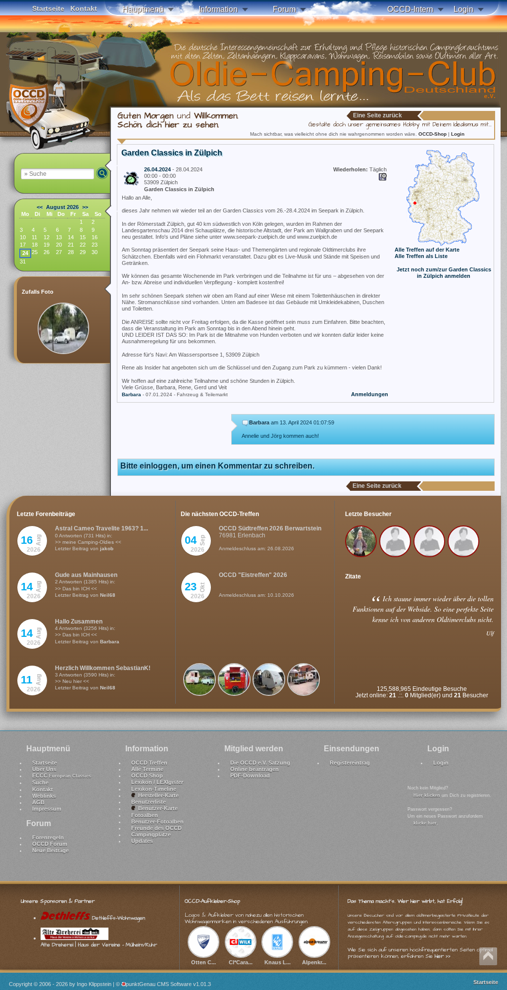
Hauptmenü (142, 9)
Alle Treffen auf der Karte (427, 250)
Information (218, 9)
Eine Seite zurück (377, 115)
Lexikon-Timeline (153, 789)
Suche (40, 782)
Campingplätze (151, 834)
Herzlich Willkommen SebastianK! (103, 668)
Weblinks (44, 796)
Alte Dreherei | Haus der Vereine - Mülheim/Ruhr (99, 944)
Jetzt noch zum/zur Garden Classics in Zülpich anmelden (444, 272)
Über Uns (44, 769)
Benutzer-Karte (156, 808)
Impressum (46, 809)
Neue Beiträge (50, 850)
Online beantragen (254, 769)
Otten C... (203, 962)
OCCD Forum (49, 844)
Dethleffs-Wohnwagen (117, 918)
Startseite (48, 8)
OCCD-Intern (410, 9)
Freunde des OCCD (156, 828)
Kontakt (83, 8)
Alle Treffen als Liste (421, 256)
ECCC (61, 776)
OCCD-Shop (433, 134)
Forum (284, 9)
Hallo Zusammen (78, 621)
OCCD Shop (147, 776)
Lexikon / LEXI (157, 782)
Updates (142, 841)
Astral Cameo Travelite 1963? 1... (101, 528)
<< (40, 207)
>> (85, 207)
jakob (106, 548)
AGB (38, 802)
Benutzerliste (148, 802)
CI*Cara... (241, 962)
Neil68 (107, 595)
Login (463, 9)
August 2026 (62, 207)
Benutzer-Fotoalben (157, 822)
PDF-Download (250, 776)
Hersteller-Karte (157, 795)
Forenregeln (48, 837)
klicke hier (425, 823)
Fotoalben (144, 815)
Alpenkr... (314, 962)
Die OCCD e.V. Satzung (260, 763)
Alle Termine (147, 769)
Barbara (131, 394)
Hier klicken (426, 795)
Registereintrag (350, 763)
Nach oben (488, 956)
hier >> (443, 956)
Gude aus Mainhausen (86, 575)
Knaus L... (277, 962)
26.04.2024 (157, 169)
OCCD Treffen (149, 763)
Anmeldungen (369, 394)
